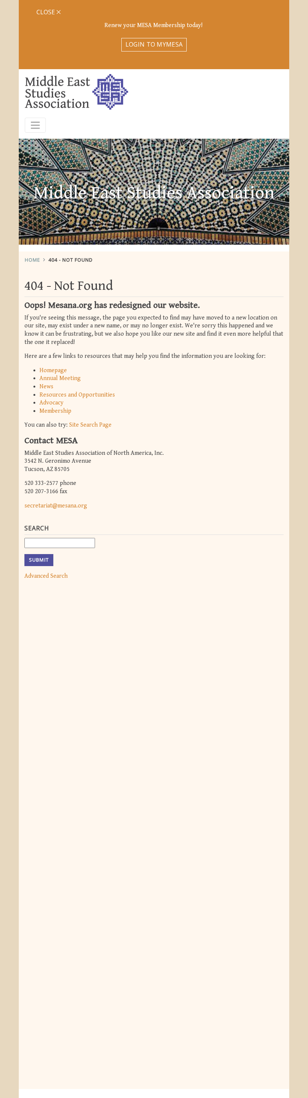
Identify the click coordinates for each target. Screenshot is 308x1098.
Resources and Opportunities (77, 394)
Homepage (53, 370)
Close (46, 12)
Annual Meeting (60, 378)
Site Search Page (90, 425)
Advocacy (51, 402)
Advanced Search (46, 576)
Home (32, 259)
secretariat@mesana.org (55, 505)
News (46, 386)
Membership (55, 411)
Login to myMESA (154, 44)
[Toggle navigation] (35, 125)
